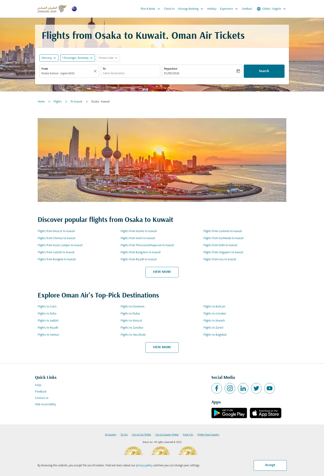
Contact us (41, 398)
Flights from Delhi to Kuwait (220, 245)
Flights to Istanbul (214, 313)
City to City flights (141, 434)
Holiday (211, 9)
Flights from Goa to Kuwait (219, 259)
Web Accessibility (45, 404)
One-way (46, 58)
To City (124, 434)
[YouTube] (269, 388)
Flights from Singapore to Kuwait (223, 252)
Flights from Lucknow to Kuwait (222, 231)
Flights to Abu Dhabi (133, 335)
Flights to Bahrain (214, 306)
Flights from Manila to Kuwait (139, 231)
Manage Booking (191, 9)
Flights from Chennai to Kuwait (56, 238)
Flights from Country (208, 434)
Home (41, 101)
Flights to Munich (214, 320)
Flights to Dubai (130, 313)
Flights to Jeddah (48, 320)
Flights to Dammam (132, 306)
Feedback (41, 391)
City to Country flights (167, 434)
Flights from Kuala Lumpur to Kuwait (60, 245)
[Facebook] (216, 388)
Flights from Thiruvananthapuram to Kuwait (147, 245)
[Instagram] (230, 388)
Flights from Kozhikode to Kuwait (223, 238)
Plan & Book (151, 9)
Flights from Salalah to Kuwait (56, 252)
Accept (270, 465)
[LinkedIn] (243, 388)
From (44, 69)
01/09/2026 (171, 73)
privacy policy (144, 465)
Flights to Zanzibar (132, 327)
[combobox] (67, 73)
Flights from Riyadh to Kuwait (139, 259)
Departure (170, 69)
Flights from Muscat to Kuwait (56, 231)
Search (264, 71)
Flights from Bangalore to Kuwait (141, 252)
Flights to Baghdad (214, 335)
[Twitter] (256, 388)
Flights (58, 101)
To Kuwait (76, 101)
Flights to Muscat (131, 320)
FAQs (38, 385)
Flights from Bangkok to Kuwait (57, 259)
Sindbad (247, 9)
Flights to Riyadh (48, 327)
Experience (229, 9)
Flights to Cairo (47, 306)
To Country (110, 434)
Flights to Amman (48, 335)
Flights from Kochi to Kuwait (138, 238)
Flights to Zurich (213, 327)
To (104, 69)
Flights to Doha (47, 313)
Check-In (169, 9)
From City (188, 434)
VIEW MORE (162, 272)
